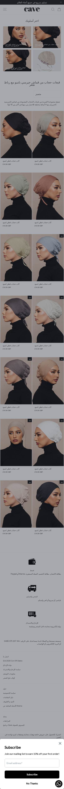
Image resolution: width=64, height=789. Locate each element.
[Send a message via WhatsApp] (58, 783)
